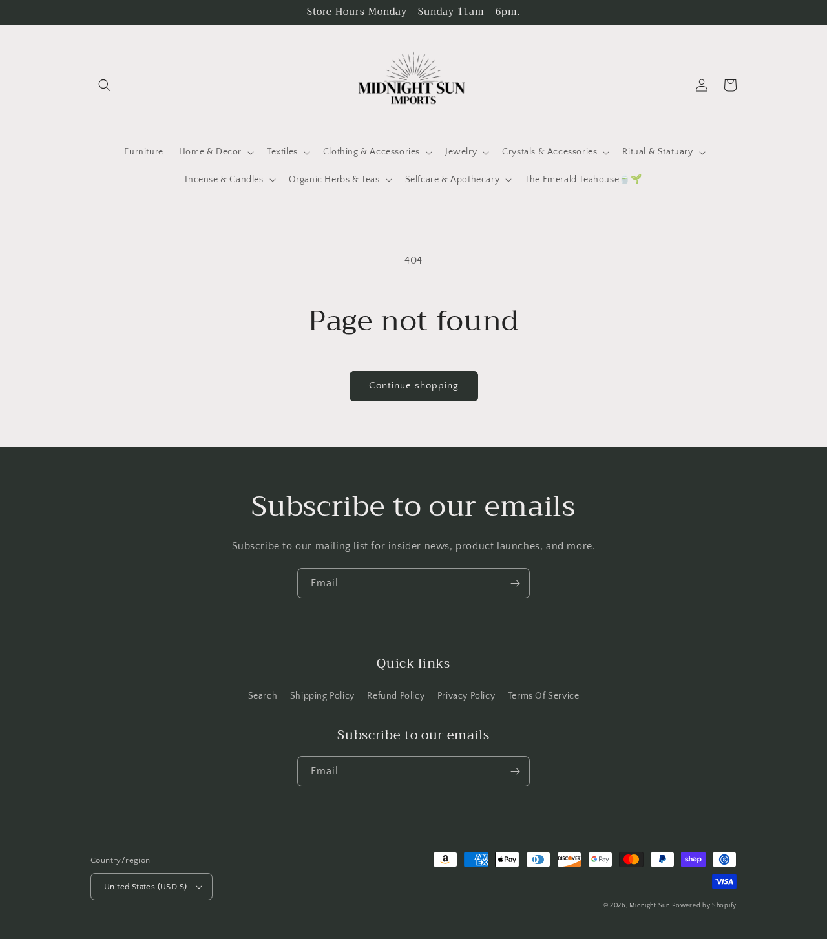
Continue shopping (414, 385)
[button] (104, 85)
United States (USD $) (145, 886)
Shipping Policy (322, 696)
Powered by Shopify (704, 905)
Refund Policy (395, 696)
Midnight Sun (649, 905)
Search (263, 696)
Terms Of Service (544, 696)
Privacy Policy (466, 696)
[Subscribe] (515, 583)
